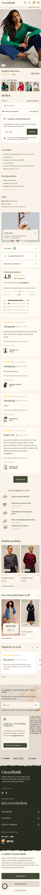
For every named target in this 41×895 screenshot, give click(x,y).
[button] (38, 647)
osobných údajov (33, 710)
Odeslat (36, 705)
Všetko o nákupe (16, 506)
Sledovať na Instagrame (13, 745)
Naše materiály (16, 522)
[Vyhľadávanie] (25, 3)
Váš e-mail (6, 705)
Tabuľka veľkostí (32, 101)
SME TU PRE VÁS (16, 528)
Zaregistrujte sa (24, 137)
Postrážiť (32, 132)
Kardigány (23, 7)
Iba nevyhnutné (20, 884)
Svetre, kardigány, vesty (11, 7)
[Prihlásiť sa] (29, 2)
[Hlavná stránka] (8, 3)
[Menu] (38, 2)
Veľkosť (4, 101)
